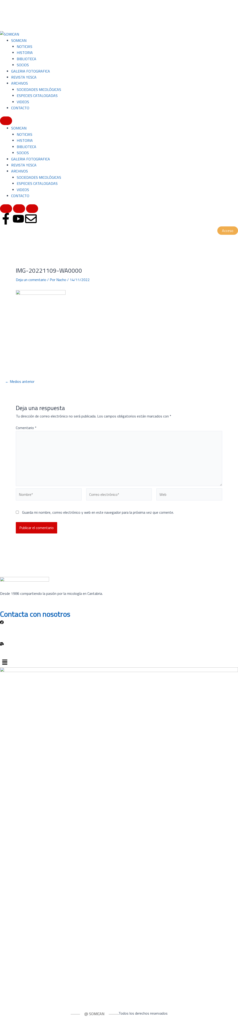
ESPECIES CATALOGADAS (37, 95)
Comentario (26, 427)
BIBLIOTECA (26, 59)
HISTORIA (25, 52)
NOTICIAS (24, 46)
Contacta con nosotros (35, 613)
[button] (119, 662)
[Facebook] (119, 622)
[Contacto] (119, 643)
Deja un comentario (31, 279)
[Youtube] (119, 633)
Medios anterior (19, 381)
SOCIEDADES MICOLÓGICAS (39, 89)
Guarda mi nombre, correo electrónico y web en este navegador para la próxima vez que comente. (98, 512)
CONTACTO (20, 108)
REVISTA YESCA (23, 77)
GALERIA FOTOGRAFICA (30, 71)
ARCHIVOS (19, 83)
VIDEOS (23, 102)
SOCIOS (23, 65)
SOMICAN (18, 40)
